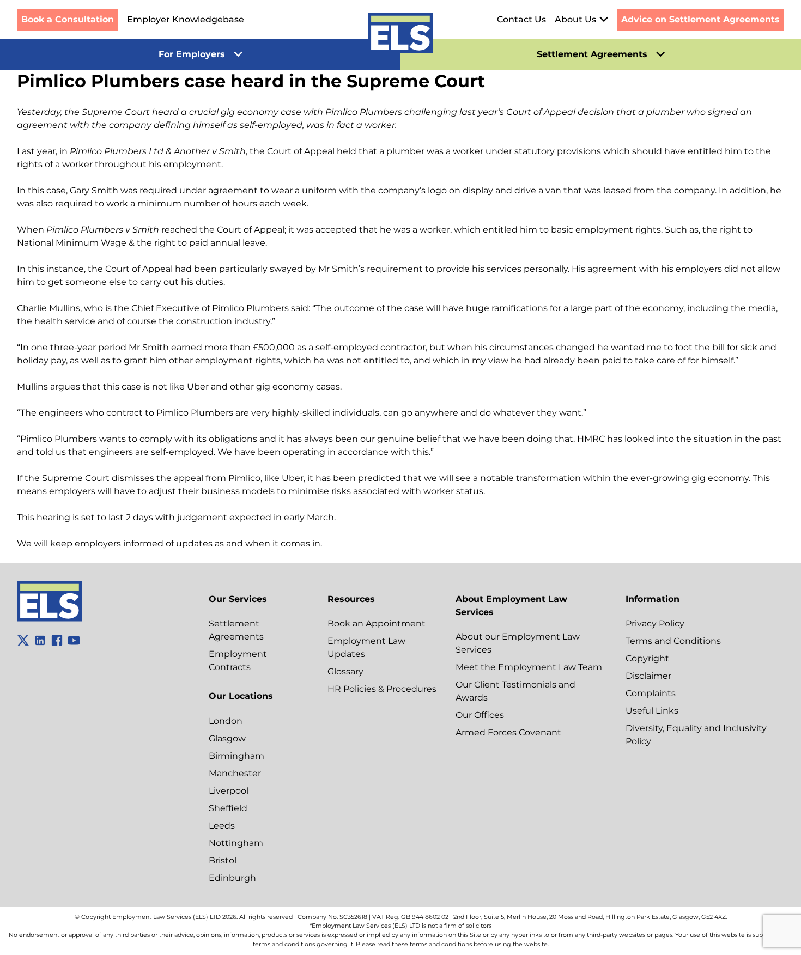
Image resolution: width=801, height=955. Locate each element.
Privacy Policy (655, 623)
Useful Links (652, 710)
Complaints (651, 693)
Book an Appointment (376, 623)
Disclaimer (648, 676)
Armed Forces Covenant (508, 732)
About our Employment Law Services (518, 643)
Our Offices (480, 715)
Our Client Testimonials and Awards (515, 691)
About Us (575, 19)
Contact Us (521, 19)
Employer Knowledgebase (185, 19)
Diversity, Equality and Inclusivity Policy (696, 734)
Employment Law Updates (366, 647)
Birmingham (236, 756)
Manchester (235, 773)
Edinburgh (232, 878)
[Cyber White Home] (49, 618)
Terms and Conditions (673, 641)
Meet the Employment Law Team (529, 667)
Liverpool (228, 791)
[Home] (400, 35)
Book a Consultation (67, 19)
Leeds (222, 825)
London (225, 721)
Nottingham (236, 843)
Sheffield (228, 808)
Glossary (345, 671)
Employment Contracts (238, 660)
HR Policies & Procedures (381, 689)
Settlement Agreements (236, 630)
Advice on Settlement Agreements (700, 19)
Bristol (222, 860)
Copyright (647, 658)
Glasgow (227, 738)
